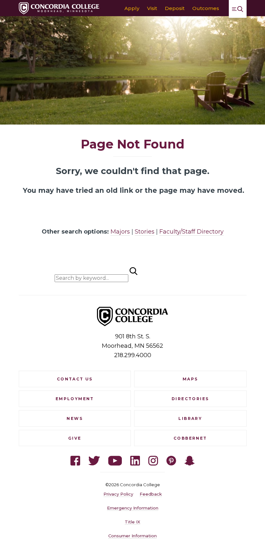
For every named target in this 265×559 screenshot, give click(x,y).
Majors (120, 231)
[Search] (170, 273)
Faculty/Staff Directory (191, 231)
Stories (144, 231)
